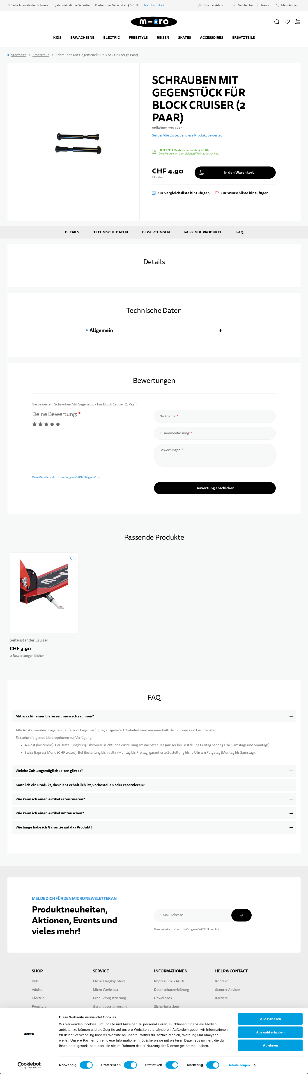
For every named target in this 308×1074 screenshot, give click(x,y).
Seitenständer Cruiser (29, 640)
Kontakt (221, 981)
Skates (184, 37)
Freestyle (138, 37)
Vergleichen (246, 5)
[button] (277, 22)
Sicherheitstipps (166, 1006)
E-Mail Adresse (171, 914)
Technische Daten (110, 232)
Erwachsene (82, 37)
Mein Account (291, 5)
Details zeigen (239, 1065)
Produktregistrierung (109, 998)
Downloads (163, 998)
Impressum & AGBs (169, 981)
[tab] (154, 330)
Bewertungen (156, 232)
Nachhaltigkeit (154, 5)
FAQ (239, 232)
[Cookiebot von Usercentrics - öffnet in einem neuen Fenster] (29, 1065)
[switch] (130, 1065)
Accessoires (211, 37)
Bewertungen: (170, 450)
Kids (57, 37)
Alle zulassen (270, 1019)
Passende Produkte (203, 232)
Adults (37, 989)
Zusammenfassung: (175, 433)
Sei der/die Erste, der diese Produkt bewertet (187, 135)
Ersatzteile (243, 37)
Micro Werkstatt (105, 989)
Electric (111, 37)
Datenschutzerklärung (171, 989)
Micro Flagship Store (109, 981)
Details (72, 232)
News (265, 5)
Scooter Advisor (215, 5)
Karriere (221, 998)
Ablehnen (270, 1045)
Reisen (163, 37)
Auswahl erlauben (270, 1032)
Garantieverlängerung (110, 1006)
